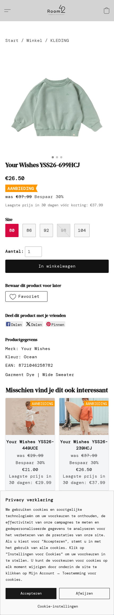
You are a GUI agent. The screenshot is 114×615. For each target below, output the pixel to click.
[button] (57, 10)
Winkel (34, 40)
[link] (58, 604)
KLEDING (59, 40)
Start (12, 40)
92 (46, 230)
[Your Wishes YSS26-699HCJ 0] (57, 101)
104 (82, 230)
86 (29, 230)
